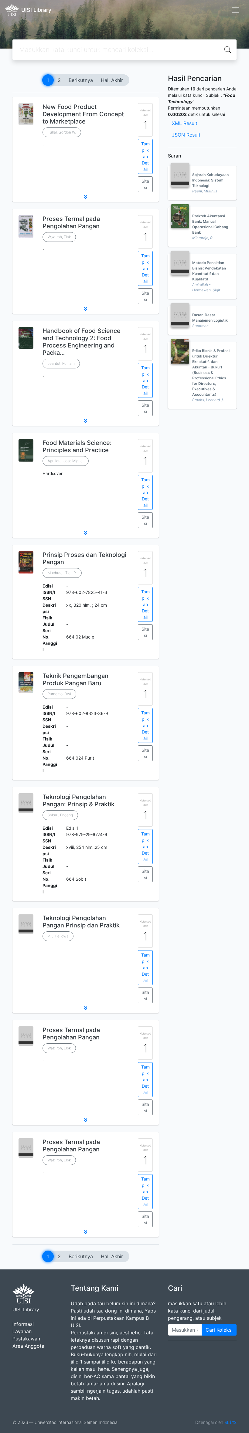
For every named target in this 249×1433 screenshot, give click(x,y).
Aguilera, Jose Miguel (66, 461)
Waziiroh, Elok (59, 237)
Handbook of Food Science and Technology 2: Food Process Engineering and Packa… (82, 341)
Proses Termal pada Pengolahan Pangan (71, 222)
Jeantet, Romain (61, 363)
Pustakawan (26, 1339)
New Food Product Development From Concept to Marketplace (83, 114)
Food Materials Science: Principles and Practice (77, 446)
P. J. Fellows (58, 936)
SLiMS (230, 1422)
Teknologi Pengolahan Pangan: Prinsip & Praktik (78, 800)
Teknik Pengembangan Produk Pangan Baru (75, 679)
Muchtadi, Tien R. (62, 573)
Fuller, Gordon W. (62, 132)
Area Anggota (28, 1346)
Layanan (22, 1331)
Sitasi (145, 184)
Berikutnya (81, 80)
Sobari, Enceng (60, 815)
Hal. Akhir (112, 80)
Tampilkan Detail (145, 156)
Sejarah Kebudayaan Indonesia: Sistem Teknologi (210, 180)
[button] (85, 197)
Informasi (23, 1324)
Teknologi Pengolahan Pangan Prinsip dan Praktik (81, 921)
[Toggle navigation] (235, 10)
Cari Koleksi (219, 1330)
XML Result (184, 123)
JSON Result (186, 135)
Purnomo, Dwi (59, 694)
